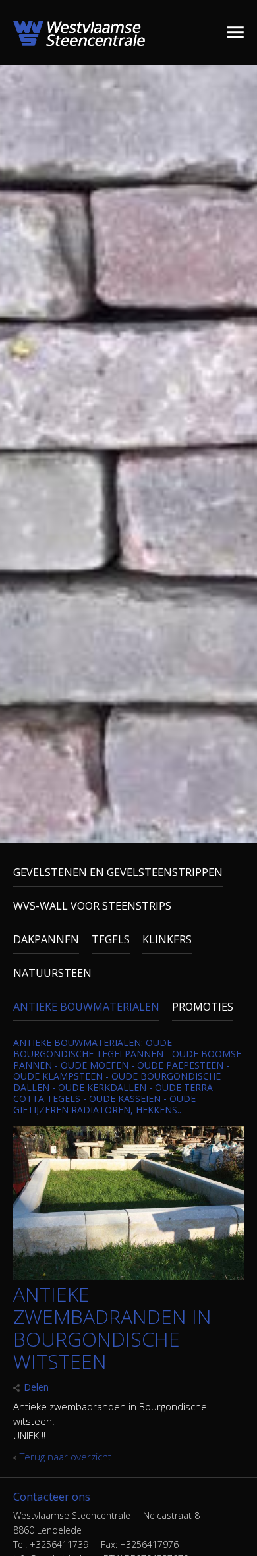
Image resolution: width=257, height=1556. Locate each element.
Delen (36, 1387)
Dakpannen (46, 939)
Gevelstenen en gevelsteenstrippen (118, 872)
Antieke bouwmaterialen (86, 1006)
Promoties (202, 1006)
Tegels (111, 939)
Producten (215, 32)
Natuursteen (52, 973)
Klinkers (167, 939)
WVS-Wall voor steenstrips (92, 906)
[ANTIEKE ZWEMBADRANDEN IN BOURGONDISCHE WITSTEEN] (128, 1276)
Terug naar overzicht (65, 1456)
